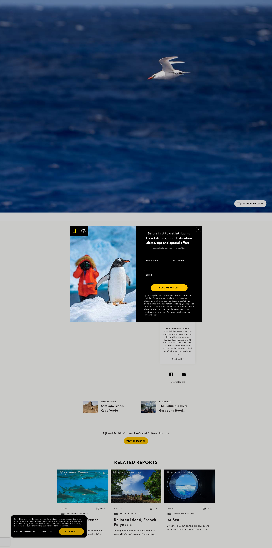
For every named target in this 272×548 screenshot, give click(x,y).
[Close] (198, 229)
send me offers (169, 287)
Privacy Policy (150, 314)
